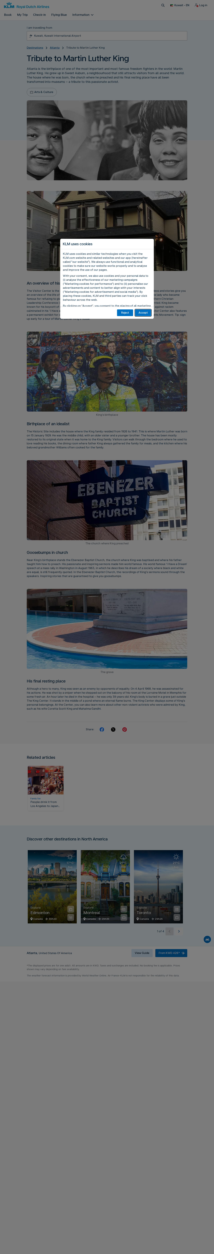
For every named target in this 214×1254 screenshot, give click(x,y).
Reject (125, 312)
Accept (143, 312)
